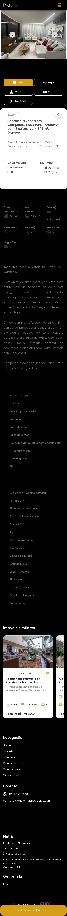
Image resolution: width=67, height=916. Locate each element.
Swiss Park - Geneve (14, 73)
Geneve (35, 73)
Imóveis (20, 68)
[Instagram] (27, 812)
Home (7, 68)
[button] (18, 82)
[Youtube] (38, 812)
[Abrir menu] (59, 5)
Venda (34, 68)
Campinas (49, 68)
